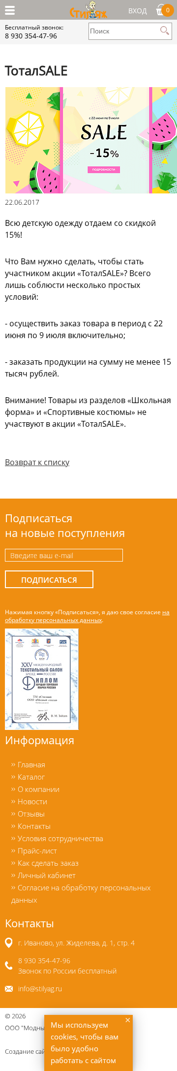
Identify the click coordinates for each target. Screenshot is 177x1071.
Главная (31, 764)
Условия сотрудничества (60, 838)
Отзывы (31, 814)
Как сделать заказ (48, 863)
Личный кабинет (47, 875)
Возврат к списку (37, 462)
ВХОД (137, 10)
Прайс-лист (37, 850)
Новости (32, 801)
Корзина (168, 10)
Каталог (31, 777)
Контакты (34, 826)
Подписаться (49, 580)
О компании (38, 789)
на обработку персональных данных (87, 616)
